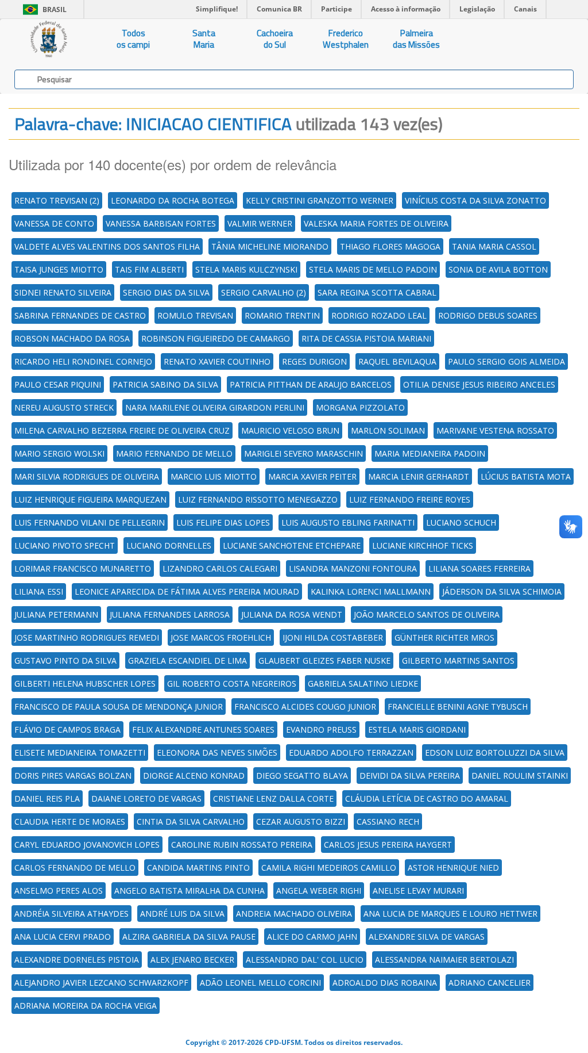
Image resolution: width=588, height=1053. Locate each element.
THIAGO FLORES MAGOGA (390, 246)
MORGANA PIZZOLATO (360, 407)
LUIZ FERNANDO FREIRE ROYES (409, 499)
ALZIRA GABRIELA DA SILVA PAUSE (189, 936)
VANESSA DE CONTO (54, 223)
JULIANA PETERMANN (56, 614)
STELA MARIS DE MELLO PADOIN (373, 269)
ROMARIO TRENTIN (282, 315)
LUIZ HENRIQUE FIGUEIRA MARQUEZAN (90, 499)
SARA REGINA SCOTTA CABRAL (377, 292)
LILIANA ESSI (38, 591)
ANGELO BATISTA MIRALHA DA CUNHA (189, 890)
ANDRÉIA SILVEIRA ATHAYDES (71, 913)
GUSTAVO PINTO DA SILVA (65, 660)
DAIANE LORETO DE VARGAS (146, 798)
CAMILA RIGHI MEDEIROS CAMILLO (328, 867)
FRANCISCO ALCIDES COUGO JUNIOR (305, 706)
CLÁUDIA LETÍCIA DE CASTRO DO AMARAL (426, 798)
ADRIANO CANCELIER (489, 982)
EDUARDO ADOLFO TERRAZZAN (351, 752)
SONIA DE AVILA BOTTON (498, 269)
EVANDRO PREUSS (321, 729)
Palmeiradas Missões (416, 38)
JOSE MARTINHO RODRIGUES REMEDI (86, 637)
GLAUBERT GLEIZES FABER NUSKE (324, 660)
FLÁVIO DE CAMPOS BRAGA (67, 729)
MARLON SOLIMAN (388, 430)
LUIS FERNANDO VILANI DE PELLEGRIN (89, 522)
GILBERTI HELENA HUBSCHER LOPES (85, 683)
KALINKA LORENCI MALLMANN (371, 591)
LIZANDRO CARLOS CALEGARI (220, 568)
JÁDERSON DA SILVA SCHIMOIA (502, 591)
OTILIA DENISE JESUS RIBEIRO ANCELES (479, 384)
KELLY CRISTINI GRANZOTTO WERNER (319, 200)
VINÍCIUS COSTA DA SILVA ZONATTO (475, 200)
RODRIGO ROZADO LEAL (379, 315)
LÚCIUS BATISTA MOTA (526, 476)
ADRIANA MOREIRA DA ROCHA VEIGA (85, 1005)
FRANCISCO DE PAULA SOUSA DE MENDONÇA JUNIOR (118, 706)
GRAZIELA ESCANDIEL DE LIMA (187, 660)
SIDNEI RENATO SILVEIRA (62, 292)
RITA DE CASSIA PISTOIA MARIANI (366, 338)
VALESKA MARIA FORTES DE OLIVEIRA (376, 223)
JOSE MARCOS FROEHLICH (221, 637)
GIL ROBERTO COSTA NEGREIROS (231, 683)
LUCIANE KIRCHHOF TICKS (422, 545)
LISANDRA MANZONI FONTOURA (353, 568)
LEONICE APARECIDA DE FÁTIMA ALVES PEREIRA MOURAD (187, 591)
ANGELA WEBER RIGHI (318, 890)
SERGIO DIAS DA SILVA (166, 292)
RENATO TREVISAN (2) (56, 200)
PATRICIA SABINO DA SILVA (165, 384)
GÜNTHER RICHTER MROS (444, 637)
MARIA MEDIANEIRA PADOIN (429, 453)
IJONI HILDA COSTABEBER (333, 637)
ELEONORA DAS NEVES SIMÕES (217, 752)
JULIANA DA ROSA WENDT (291, 614)
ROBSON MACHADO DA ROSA (72, 338)
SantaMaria (203, 38)
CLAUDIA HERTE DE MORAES (69, 821)
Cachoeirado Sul (275, 38)
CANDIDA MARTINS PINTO (198, 867)
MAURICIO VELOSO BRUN (290, 430)
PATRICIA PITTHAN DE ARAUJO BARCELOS (311, 384)
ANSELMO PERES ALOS (58, 890)
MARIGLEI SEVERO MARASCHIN (303, 453)
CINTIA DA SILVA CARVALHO (191, 821)
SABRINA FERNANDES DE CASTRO (80, 315)
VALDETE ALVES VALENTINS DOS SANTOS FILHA (107, 246)
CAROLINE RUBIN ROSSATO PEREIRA (241, 844)
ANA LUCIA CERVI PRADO (62, 936)
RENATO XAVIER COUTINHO (217, 361)
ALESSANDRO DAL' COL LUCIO (304, 959)
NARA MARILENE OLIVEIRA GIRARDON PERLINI (214, 407)
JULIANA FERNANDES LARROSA (170, 614)
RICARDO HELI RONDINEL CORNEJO (83, 361)
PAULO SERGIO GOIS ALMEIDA (506, 361)
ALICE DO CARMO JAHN (312, 936)
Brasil (42, 9)
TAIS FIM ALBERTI (149, 269)
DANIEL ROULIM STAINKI (519, 775)
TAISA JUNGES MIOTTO (58, 269)
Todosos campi (133, 38)
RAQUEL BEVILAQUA (397, 361)
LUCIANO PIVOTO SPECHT (64, 545)
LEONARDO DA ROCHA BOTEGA (172, 200)
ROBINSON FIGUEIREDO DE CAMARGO (215, 338)
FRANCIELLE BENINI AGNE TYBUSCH (458, 706)
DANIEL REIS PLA (47, 798)
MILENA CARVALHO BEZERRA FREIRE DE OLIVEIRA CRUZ (122, 430)
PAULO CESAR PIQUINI (57, 384)
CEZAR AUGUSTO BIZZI (300, 821)
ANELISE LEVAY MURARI (418, 890)
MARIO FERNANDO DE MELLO (174, 453)
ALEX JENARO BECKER (192, 959)
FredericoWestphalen (346, 38)
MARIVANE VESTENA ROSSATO (495, 430)
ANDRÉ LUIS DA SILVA (182, 913)
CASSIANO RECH (388, 821)
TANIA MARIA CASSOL (494, 246)
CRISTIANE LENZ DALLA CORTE (273, 798)
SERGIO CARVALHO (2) (263, 292)
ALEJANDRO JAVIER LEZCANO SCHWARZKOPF (101, 982)
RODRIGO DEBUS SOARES (487, 315)
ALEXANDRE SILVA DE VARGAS (427, 936)
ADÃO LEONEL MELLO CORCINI (260, 982)
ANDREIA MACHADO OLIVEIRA (294, 913)
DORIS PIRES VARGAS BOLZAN (72, 775)
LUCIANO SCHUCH (461, 522)
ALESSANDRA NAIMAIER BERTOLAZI (444, 959)
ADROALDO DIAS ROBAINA (384, 982)
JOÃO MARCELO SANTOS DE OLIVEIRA (427, 614)
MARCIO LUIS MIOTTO (214, 476)
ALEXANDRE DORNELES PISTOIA (76, 959)
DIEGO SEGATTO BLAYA (302, 775)
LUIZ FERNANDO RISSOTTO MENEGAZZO (258, 499)
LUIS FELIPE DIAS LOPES (223, 522)
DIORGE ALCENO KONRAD (194, 775)
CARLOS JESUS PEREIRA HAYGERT (388, 844)
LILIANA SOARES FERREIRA (479, 568)
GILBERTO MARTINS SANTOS (458, 660)
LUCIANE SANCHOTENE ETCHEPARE (292, 545)
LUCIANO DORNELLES (168, 545)
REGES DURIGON (314, 361)
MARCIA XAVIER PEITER (312, 476)
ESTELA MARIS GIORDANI (417, 729)
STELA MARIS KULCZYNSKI (246, 269)
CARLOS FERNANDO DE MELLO (75, 867)
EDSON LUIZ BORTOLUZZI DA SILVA (494, 752)
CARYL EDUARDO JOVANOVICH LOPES (87, 844)
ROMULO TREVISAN (195, 315)
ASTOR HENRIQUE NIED (453, 867)
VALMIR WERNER (259, 223)
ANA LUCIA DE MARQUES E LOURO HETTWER (450, 913)
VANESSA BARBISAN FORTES (161, 223)
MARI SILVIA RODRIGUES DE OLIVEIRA (86, 476)
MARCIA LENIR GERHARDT (418, 476)
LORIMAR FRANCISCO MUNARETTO (82, 568)
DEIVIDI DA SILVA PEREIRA (409, 775)
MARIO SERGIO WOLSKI (59, 453)
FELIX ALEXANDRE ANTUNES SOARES (203, 729)
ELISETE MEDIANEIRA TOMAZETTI (79, 752)
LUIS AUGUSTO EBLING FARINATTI (348, 522)
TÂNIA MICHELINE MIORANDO (269, 246)
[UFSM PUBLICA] (49, 39)
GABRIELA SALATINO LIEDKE (363, 683)
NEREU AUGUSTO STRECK (64, 407)
